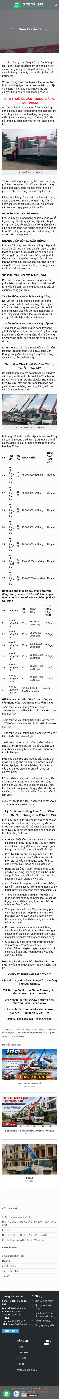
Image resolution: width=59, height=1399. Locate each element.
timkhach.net (42, 1391)
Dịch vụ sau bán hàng (43, 1307)
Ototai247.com (40, 1388)
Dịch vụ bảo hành (44, 1301)
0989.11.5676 (19, 1321)
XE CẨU (6, 1230)
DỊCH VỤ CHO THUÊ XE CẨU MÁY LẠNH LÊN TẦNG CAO (29, 1223)
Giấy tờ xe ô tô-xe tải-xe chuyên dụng (45, 1314)
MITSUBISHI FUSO (27, 1370)
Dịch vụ (26, 1029)
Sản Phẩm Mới (10, 1271)
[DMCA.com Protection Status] (29, 1395)
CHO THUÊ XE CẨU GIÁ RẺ (16, 1217)
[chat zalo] (16, 1393)
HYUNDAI (22, 1358)
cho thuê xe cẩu (33, 758)
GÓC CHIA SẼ (9, 1266)
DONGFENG (23, 1352)
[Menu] (4, 4)
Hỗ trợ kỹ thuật (43, 1320)
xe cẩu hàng (22, 347)
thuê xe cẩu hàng (16, 386)
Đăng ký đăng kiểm (45, 1325)
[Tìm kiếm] (56, 5)
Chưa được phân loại (13, 1256)
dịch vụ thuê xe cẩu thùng (21, 1032)
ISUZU (20, 1364)
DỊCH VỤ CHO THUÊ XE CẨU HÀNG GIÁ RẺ (24, 1235)
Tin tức (33, 1029)
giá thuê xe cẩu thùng (42, 1032)
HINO (20, 1347)
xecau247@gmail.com (20, 1324)
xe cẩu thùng (18, 1035)
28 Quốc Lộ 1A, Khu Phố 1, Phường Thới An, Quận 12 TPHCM (14, 1313)
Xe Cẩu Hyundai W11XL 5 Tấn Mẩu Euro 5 (24, 1240)
